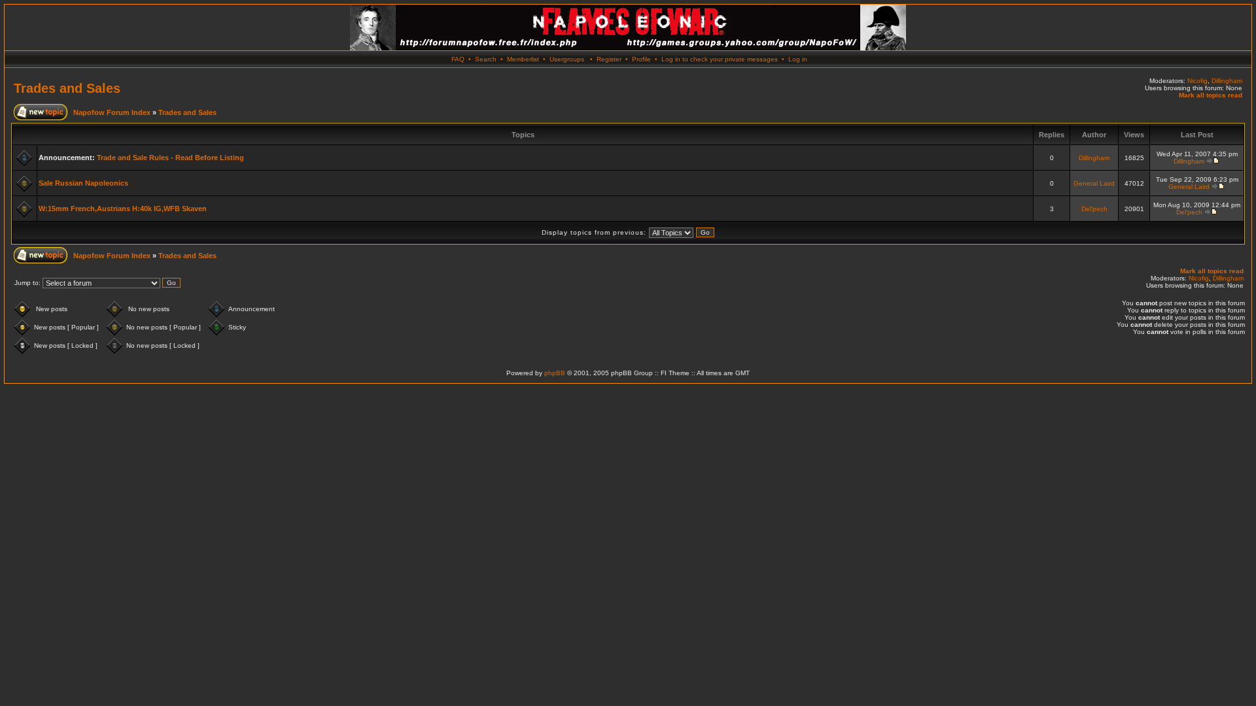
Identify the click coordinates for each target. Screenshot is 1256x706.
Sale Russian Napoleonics (83, 183)
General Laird (1094, 183)
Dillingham (1227, 80)
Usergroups (567, 59)
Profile (641, 59)
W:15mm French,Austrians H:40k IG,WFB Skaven (123, 208)
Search (486, 59)
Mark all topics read (1210, 95)
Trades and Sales (67, 88)
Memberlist (523, 59)
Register (609, 59)
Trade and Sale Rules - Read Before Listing (170, 157)
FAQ (457, 59)
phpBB (554, 373)
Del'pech (1094, 208)
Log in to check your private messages (719, 59)
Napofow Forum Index (111, 112)
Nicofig (1197, 80)
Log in (797, 59)
